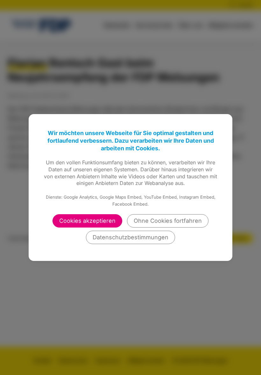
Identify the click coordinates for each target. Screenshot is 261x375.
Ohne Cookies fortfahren (168, 220)
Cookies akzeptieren (87, 220)
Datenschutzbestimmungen (130, 237)
